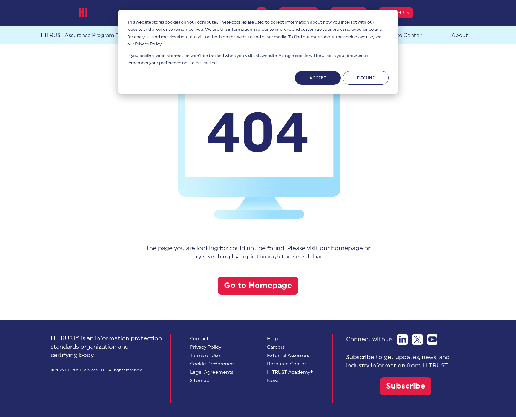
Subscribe (405, 386)
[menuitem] (211, 363)
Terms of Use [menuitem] (205, 355)
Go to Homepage (258, 285)
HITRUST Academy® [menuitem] (290, 372)
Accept (317, 77)
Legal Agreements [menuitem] (211, 372)
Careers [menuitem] (276, 347)
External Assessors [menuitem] (288, 355)
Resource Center (400, 35)
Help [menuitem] (272, 338)
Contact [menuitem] (199, 338)
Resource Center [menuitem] (286, 363)
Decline (366, 77)
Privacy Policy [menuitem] (205, 347)
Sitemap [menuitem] (200, 380)
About (460, 35)
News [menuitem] (273, 380)
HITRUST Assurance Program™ (79, 35)
